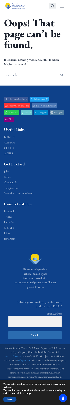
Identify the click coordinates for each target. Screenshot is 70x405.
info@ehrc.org (24, 360)
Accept (10, 399)
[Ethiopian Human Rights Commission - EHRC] (14, 6)
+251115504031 (13, 356)
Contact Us (10, 182)
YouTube (9, 228)
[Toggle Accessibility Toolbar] (63, 398)
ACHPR (8, 153)
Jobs (6, 171)
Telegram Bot (11, 188)
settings (27, 393)
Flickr (7, 233)
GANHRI (9, 142)
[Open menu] (62, 6)
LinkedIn (9, 222)
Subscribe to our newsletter (18, 193)
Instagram (9, 238)
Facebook (9, 211)
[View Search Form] (52, 6)
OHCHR (9, 148)
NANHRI (9, 137)
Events (7, 177)
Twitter (8, 217)
